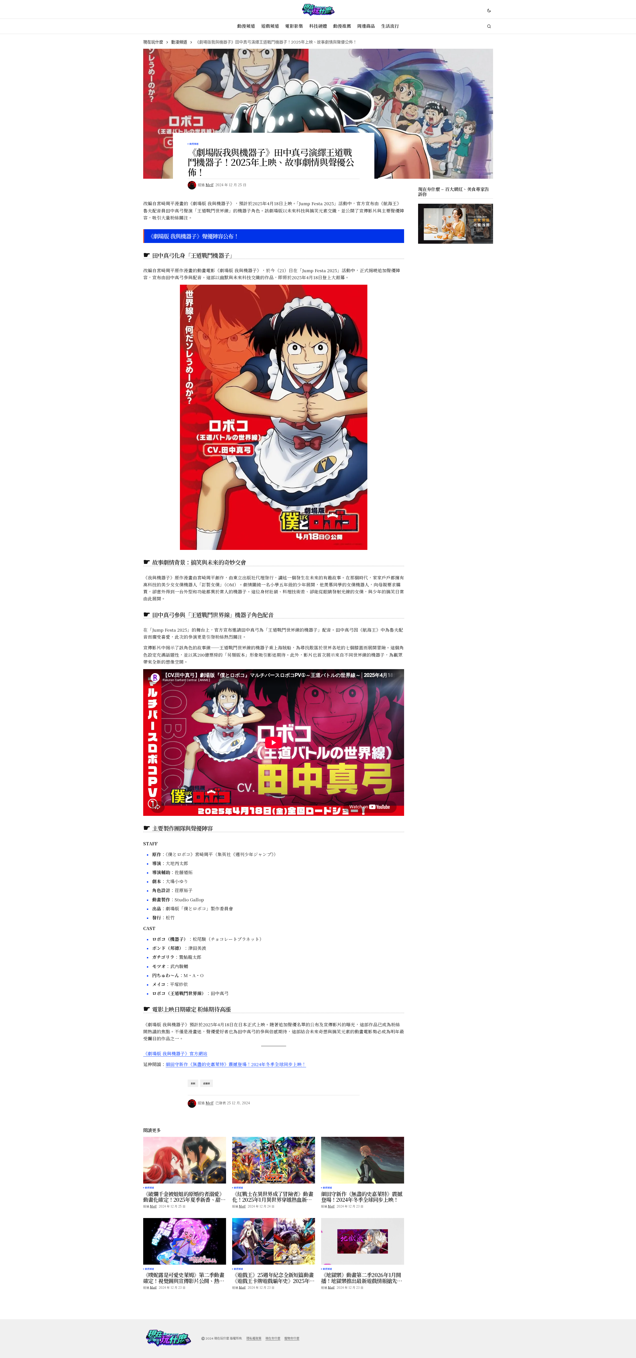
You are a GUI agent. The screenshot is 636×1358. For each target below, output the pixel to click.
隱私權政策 (253, 1339)
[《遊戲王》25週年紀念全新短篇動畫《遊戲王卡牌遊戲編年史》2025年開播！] (273, 1241)
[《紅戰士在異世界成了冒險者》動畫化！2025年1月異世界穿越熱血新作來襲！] (273, 1160)
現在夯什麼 (272, 1339)
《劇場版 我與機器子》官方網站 (175, 1053)
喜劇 (193, 1083)
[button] (489, 10)
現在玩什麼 (153, 42)
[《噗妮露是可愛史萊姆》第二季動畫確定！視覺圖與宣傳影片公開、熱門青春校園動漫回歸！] (184, 1241)
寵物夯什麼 (291, 1339)
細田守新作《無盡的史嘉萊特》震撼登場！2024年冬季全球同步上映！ (236, 1064)
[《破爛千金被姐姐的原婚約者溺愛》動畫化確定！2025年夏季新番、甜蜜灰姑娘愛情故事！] (184, 1160)
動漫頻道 (179, 42)
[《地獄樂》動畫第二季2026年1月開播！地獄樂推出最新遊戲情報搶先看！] (362, 1241)
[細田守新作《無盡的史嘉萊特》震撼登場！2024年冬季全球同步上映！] (362, 1160)
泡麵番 (206, 1083)
